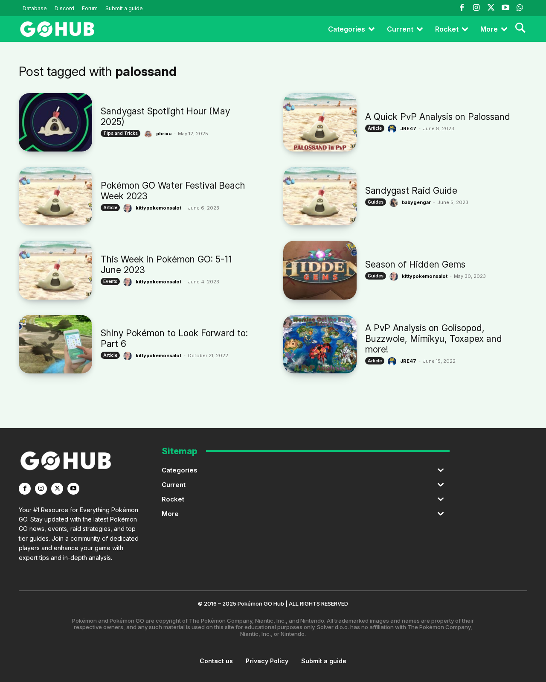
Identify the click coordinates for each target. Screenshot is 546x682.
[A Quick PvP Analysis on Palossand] (320, 122)
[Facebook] (461, 8)
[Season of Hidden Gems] (320, 270)
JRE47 (408, 128)
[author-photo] (149, 134)
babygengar (416, 202)
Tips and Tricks (120, 133)
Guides (375, 201)
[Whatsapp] (520, 8)
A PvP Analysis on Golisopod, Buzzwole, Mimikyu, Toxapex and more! (433, 339)
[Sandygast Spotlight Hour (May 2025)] (55, 122)
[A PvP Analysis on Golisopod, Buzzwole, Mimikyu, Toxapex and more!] (320, 344)
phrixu (163, 134)
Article (375, 128)
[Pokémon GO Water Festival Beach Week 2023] (55, 196)
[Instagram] (476, 8)
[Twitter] (490, 8)
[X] (57, 489)
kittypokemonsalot (158, 208)
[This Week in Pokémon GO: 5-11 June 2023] (55, 270)
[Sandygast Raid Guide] (320, 196)
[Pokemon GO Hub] (57, 29)
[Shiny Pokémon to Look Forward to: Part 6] (55, 344)
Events (110, 281)
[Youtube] (505, 8)
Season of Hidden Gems (415, 264)
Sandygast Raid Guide (411, 190)
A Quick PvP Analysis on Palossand (437, 116)
